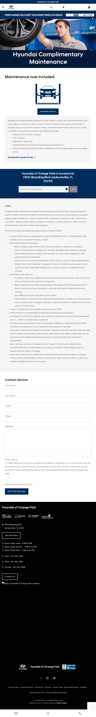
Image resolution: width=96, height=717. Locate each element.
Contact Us (39, 687)
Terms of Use (57, 687)
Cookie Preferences (37, 693)
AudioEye (83, 687)
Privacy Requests (27, 687)
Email (8, 406)
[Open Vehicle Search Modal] (48, 713)
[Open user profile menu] (90, 7)
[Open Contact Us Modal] (80, 713)
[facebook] (47, 678)
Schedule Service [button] (48, 112)
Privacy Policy (13, 687)
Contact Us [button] (10, 577)
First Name (10, 386)
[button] (92, 18)
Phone (8, 416)
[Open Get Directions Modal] (63, 7)
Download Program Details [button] (21, 158)
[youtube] (54, 678)
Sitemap (48, 687)
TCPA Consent (11, 460)
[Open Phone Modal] (51, 7)
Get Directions (11, 536)
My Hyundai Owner (71, 687)
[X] (40, 678)
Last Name (10, 396)
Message (9, 426)
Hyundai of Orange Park (55, 700)
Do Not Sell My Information (56, 693)
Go (73, 189)
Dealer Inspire (62, 703)
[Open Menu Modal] (3, 7)
